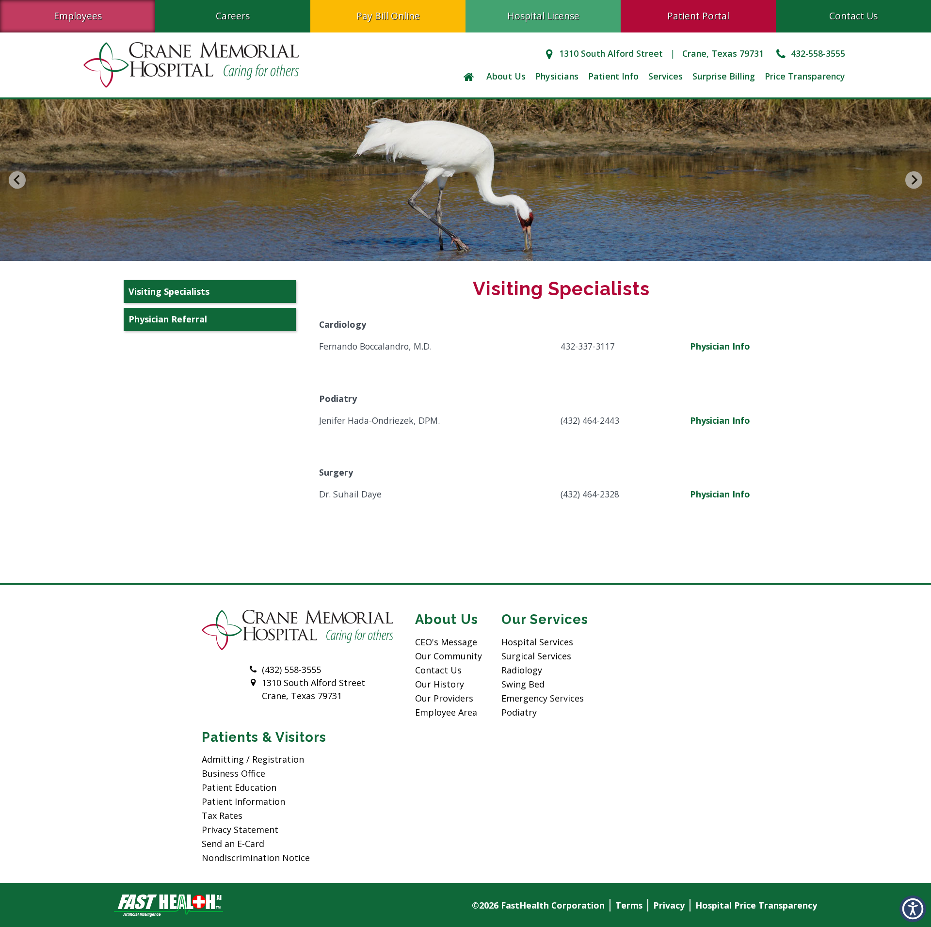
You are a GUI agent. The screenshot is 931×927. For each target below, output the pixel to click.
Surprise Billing (723, 76)
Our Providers (444, 698)
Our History (439, 684)
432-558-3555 (816, 53)
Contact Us (853, 15)
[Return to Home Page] (469, 76)
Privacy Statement (240, 829)
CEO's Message (446, 642)
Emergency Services (542, 698)
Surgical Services (536, 656)
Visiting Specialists (168, 291)
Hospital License (543, 15)
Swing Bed (523, 684)
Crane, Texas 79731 (723, 53)
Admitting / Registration (253, 759)
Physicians (556, 76)
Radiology (521, 670)
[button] (912, 908)
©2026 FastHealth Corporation (538, 905)
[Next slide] (914, 180)
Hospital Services (537, 642)
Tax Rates (222, 815)
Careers (233, 15)
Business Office (233, 773)
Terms (628, 905)
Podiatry (519, 712)
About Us (506, 76)
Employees (78, 15)
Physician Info (720, 346)
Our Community (448, 656)
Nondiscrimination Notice (256, 857)
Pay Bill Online (388, 15)
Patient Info (613, 76)
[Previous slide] (17, 180)
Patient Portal (698, 15)
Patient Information (243, 801)
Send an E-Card (233, 843)
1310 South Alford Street (610, 53)
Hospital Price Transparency (756, 905)
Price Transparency (805, 76)
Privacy (669, 905)
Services (665, 76)
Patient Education (239, 787)
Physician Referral (167, 319)
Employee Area (446, 712)
